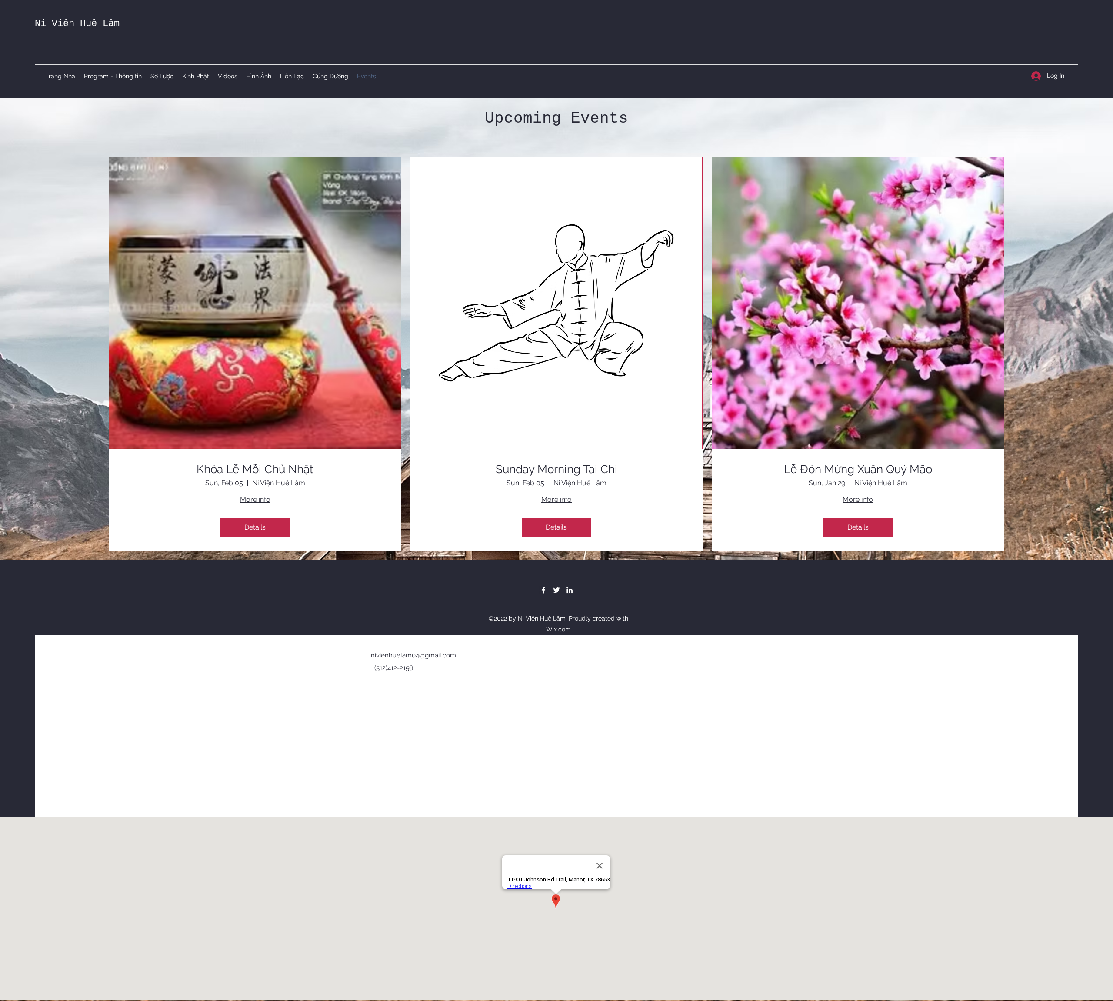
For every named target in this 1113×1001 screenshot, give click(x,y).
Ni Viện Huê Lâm (77, 23)
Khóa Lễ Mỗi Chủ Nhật (255, 469)
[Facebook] (543, 590)
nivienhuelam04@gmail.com (413, 655)
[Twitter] (556, 590)
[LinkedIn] (569, 590)
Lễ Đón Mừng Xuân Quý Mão (858, 469)
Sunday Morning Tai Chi (556, 469)
